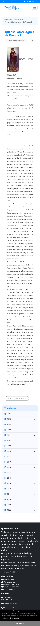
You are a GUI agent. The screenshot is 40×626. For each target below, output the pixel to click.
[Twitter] (3, 2)
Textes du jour (8, 579)
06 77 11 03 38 (32, 2)
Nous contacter (9, 589)
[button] (19, 618)
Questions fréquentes (11, 587)
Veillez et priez (9, 582)
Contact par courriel (11, 604)
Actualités (19, 19)
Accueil (9, 19)
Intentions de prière (11, 584)
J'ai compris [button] (20, 623)
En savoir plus (14, 618)
